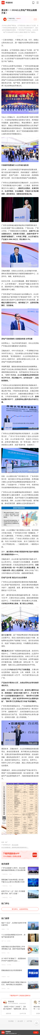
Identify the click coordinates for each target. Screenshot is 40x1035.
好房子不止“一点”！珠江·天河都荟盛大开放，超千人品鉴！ (13, 892)
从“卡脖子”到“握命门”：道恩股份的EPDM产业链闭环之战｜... (13, 959)
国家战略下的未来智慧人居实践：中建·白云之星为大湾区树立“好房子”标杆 (13, 881)
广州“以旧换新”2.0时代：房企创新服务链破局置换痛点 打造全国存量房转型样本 (13, 869)
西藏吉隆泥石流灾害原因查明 (11, 970)
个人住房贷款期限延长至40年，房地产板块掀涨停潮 (13, 936)
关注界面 (10, 1021)
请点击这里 (15, 845)
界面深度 (11, 1001)
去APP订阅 (23, 1013)
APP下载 (29, 1021)
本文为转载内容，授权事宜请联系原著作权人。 (15, 847)
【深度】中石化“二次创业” (12, 1007)
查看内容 (8, 1013)
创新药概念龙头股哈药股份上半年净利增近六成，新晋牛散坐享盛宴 (13, 947)
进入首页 (20, 1021)
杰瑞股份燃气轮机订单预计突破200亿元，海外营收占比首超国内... (13, 983)
